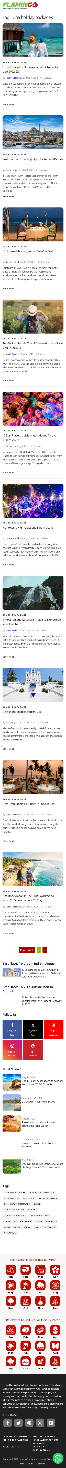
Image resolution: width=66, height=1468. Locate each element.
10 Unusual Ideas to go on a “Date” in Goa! (28, 251)
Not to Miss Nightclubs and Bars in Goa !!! (28, 527)
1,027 (33, 1029)
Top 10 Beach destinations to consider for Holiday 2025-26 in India (42, 1082)
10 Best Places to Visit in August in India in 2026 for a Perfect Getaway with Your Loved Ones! (41, 973)
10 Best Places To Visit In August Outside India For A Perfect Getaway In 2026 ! (42, 1000)
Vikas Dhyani (12, 722)
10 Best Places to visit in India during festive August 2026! (30, 437)
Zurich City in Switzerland (17, 1204)
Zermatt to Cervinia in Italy (17, 1221)
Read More (8, 104)
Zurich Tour (29, 1198)
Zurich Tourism (11, 1198)
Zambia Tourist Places (46, 1221)
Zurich (37, 1204)
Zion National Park (40, 1215)
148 (33, 1053)
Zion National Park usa (15, 1215)
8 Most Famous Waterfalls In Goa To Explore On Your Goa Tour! (32, 621)
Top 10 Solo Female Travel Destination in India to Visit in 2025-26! (33, 345)
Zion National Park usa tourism (19, 1210)
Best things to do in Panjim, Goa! (22, 711)
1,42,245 (12, 1032)
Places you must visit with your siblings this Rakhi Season (38, 1124)
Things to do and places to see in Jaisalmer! (39, 1144)
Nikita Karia (11, 170)
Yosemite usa (10, 1233)
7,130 (54, 1032)
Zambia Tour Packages (45, 1227)
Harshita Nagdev (14, 78)
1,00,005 (12, 1053)
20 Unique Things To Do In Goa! (39, 1101)
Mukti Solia (11, 354)
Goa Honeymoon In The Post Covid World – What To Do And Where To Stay (29, 898)
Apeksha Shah (12, 262)
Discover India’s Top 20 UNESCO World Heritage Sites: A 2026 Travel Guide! (42, 1165)
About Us (30, 1463)
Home (21, 1463)
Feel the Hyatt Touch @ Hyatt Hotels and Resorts (33, 159)
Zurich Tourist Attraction (42, 1192)
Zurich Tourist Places (14, 1192)
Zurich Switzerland (48, 1198)
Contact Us (42, 1463)
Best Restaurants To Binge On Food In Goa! (29, 803)
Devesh (9, 446)
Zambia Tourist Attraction (17, 1227)
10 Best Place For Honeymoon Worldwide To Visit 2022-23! (30, 69)
